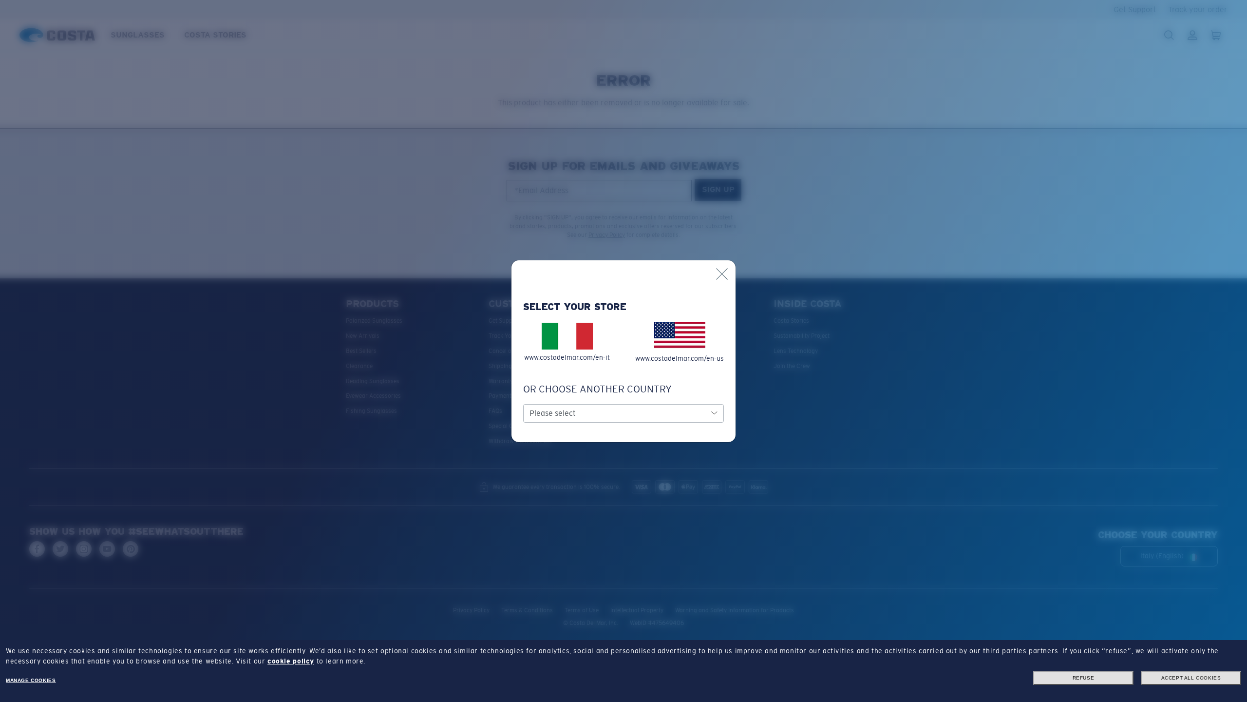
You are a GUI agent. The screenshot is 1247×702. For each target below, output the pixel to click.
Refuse (1084, 678)
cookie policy (290, 661)
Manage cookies (31, 680)
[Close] (722, 274)
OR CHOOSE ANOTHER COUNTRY (597, 389)
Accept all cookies (1191, 678)
